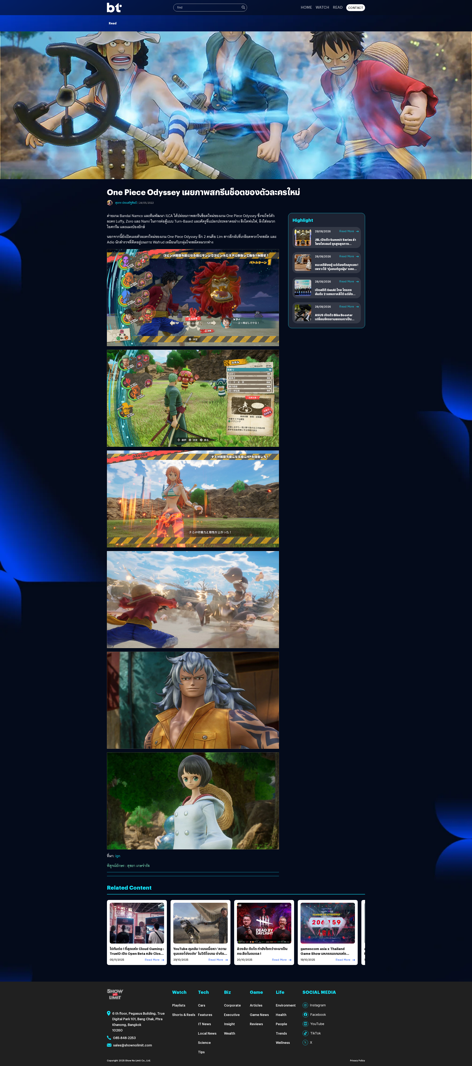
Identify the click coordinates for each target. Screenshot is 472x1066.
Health (281, 1014)
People (281, 1023)
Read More (346, 231)
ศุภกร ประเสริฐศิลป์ (126, 202)
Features (205, 1014)
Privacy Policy (357, 1060)
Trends (281, 1033)
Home (306, 7)
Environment (286, 1005)
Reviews (256, 1023)
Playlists (178, 1005)
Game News (259, 1014)
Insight (229, 1023)
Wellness (283, 1042)
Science (204, 1042)
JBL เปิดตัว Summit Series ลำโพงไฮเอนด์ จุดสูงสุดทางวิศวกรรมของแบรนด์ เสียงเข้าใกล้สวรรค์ (335, 246)
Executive (232, 1014)
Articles (256, 1005)
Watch (322, 7)
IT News (204, 1023)
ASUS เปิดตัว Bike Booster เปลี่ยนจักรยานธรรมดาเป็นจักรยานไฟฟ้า (334, 319)
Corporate (232, 1005)
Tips (201, 1052)
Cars (201, 1005)
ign (117, 856)
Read (338, 7)
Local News (207, 1033)
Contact (355, 8)
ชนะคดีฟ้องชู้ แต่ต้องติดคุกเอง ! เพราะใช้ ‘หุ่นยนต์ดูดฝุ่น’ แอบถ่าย (336, 269)
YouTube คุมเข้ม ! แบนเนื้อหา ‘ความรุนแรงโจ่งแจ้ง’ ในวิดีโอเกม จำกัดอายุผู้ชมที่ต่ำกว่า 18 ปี (199, 953)
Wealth (229, 1033)
